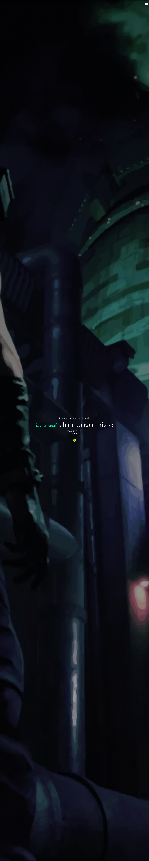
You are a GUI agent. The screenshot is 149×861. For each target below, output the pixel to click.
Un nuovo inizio (86, 424)
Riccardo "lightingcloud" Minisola (74, 418)
